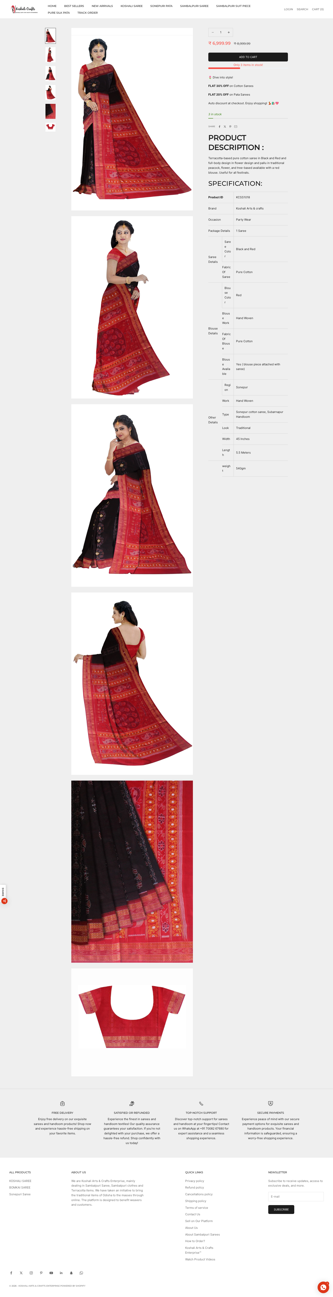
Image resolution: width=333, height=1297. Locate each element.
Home (52, 6)
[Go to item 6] (50, 127)
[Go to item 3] (50, 74)
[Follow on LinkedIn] (61, 1273)
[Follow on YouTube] (51, 1273)
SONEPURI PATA (161, 6)
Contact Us (192, 1214)
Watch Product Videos (200, 1259)
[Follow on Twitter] (21, 1273)
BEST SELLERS (74, 6)
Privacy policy (194, 1181)
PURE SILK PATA (59, 12)
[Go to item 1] (50, 36)
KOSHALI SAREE (132, 6)
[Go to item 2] (50, 55)
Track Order (87, 12)
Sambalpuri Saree (194, 6)
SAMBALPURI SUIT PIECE (233, 6)
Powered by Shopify (72, 1285)
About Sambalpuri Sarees (202, 1234)
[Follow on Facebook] (11, 1273)
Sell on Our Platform (199, 1221)
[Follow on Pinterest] (41, 1273)
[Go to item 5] (50, 111)
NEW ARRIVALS (102, 6)
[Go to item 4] (50, 92)
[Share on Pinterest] (230, 126)
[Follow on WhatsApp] (81, 1273)
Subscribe (281, 1209)
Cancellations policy (199, 1194)
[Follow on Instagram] (31, 1273)
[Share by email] (235, 126)
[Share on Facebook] (219, 126)
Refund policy (194, 1187)
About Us (191, 1228)
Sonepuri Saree (20, 1194)
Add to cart (248, 57)
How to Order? (195, 1241)
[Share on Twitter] (224, 126)
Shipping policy (195, 1201)
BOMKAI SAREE (19, 1187)
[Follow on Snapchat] (71, 1273)
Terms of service (196, 1208)
